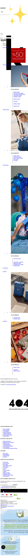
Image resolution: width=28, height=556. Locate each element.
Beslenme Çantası (17, 96)
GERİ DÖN (3, 384)
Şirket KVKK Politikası (8, 445)
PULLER (16, 101)
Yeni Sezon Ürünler (7, 64)
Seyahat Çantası (17, 318)
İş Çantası (16, 160)
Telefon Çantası (17, 103)
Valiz (4, 469)
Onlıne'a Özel (16, 106)
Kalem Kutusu (17, 265)
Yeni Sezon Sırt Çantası (18, 93)
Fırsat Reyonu (6, 47)
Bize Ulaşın (5, 453)
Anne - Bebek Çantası (18, 158)
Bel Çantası (16, 159)
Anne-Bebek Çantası (7, 465)
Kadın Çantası (6, 109)
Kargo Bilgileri (6, 430)
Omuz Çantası (16, 92)
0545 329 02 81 (10, 506)
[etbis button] (5, 491)
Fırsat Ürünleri (3, 547)
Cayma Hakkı (6, 431)
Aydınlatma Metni (7, 444)
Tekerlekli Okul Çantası (18, 264)
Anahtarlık (16, 369)
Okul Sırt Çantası (17, 258)
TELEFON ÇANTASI (18, 262)
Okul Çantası (6, 165)
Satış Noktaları (6, 455)
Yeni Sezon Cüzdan (18, 95)
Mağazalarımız (6, 454)
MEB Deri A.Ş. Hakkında (8, 442)
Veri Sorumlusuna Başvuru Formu (10, 448)
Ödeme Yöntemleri (7, 432)
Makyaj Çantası (17, 99)
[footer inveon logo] (3, 507)
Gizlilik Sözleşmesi (7, 433)
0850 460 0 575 (4, 505)
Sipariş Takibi (6, 436)
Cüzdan (4, 471)
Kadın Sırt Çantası (17, 156)
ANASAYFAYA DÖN (11, 384)
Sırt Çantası (5, 268)
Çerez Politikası (6, 447)
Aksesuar (5, 321)
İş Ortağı (5, 456)
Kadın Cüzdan (17, 367)
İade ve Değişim (6, 429)
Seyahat (4, 271)
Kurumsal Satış (6, 443)
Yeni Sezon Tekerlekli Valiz (19, 94)
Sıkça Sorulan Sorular (7, 434)
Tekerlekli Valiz (17, 317)
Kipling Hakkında (7, 441)
